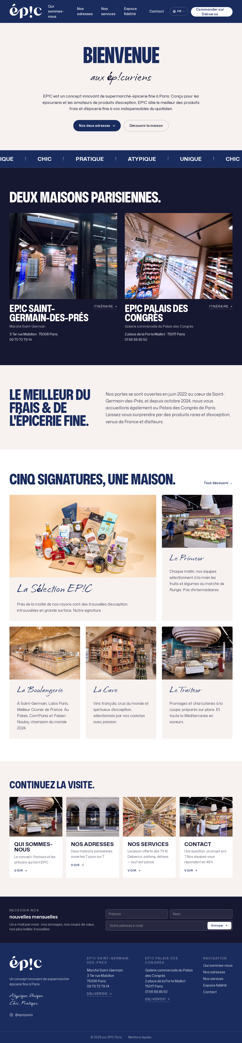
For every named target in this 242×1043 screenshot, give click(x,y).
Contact (156, 11)
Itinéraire (103, 306)
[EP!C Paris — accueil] (25, 11)
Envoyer (217, 925)
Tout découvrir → (218, 483)
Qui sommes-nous (56, 11)
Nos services (108, 11)
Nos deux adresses (94, 125)
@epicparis (24, 1015)
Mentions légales (139, 1037)
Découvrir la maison (146, 125)
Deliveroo (97, 994)
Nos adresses (85, 11)
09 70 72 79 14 (20, 339)
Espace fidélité (130, 11)
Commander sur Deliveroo (210, 11)
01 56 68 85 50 (136, 339)
